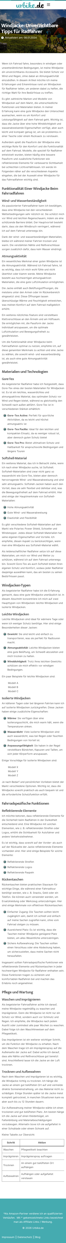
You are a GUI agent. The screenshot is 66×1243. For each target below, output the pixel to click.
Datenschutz (24, 1237)
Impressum (8, 1237)
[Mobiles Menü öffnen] (48, 4)
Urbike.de (38, 1227)
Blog (37, 1237)
